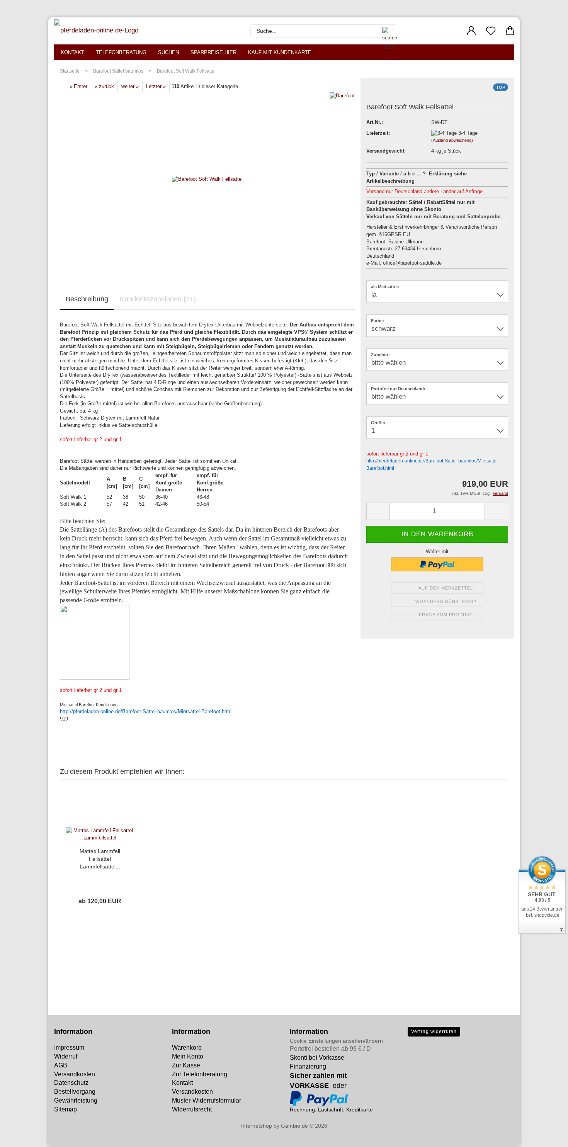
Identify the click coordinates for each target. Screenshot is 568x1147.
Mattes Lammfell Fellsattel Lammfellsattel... (100, 859)
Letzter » (156, 86)
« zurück (104, 86)
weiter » (130, 86)
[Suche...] (386, 31)
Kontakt (72, 52)
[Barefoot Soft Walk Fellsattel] (207, 179)
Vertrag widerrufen (434, 1031)
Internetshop (256, 1126)
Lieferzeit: (378, 133)
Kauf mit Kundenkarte (279, 52)
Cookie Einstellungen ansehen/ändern (336, 1041)
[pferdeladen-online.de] (97, 30)
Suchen (168, 52)
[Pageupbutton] (21, 1135)
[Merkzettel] (490, 30)
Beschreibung (87, 299)
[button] (471, 30)
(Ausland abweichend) (452, 140)
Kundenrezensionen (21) (158, 299)
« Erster (78, 86)
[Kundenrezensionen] (383, 92)
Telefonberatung (121, 52)
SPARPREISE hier (213, 52)
